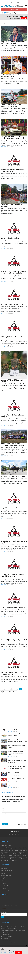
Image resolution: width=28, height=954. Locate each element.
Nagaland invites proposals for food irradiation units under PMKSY (16, 767)
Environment (4, 888)
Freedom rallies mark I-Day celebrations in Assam (10, 75)
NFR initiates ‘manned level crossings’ (14, 476)
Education (3, 883)
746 (4, 691)
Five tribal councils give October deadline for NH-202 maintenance (16, 728)
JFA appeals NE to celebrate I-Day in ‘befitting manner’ (13, 673)
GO (2, 917)
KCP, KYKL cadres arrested (9, 508)
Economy (3, 880)
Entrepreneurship (5, 887)
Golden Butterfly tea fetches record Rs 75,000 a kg (14, 542)
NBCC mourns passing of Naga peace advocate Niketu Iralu (17, 734)
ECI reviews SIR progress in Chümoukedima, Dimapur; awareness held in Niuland (17, 760)
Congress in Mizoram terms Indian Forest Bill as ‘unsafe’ (12, 575)
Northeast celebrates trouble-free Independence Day (12, 170)
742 (17, 689)
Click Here (24, 18)
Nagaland (10, 731)
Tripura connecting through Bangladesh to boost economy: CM (13, 137)
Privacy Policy (5, 901)
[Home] (13, 5)
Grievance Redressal (7, 903)
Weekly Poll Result (22, 824)
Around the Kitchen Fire (6, 870)
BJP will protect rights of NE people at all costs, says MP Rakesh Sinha (14, 272)
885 (10, 691)
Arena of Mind (4, 868)
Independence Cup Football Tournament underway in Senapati (13, 444)
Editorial (3, 882)
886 (14, 691)
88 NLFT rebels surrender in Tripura (13, 608)
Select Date (4, 912)
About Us (4, 899)
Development (4, 877)
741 (13, 689)
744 (24, 689)
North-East (3, 52)
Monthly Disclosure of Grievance (9, 905)
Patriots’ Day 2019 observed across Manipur (12, 416)
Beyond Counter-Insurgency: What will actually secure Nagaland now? (17, 779)
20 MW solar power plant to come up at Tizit (17, 784)
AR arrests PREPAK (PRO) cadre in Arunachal (12, 381)
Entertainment (4, 885)
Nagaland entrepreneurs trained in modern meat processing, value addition (16, 753)
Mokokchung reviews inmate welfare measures (16, 746)
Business (3, 873)
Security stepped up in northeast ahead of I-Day (12, 337)
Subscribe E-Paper (14, 9)
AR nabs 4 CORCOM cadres (10, 238)
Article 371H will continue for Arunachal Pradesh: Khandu (11, 105)
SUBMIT (5, 824)
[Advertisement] (14, 709)
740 (10, 689)
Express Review (5, 890)
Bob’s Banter (4, 872)
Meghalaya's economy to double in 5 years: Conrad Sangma (13, 42)
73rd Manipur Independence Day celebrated (12, 205)
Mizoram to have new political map (13, 304)
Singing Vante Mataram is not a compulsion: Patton (15, 773)
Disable (2, 878)
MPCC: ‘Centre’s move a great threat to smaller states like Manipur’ (14, 640)
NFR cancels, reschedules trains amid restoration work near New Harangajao (17, 740)
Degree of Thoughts (6, 875)
